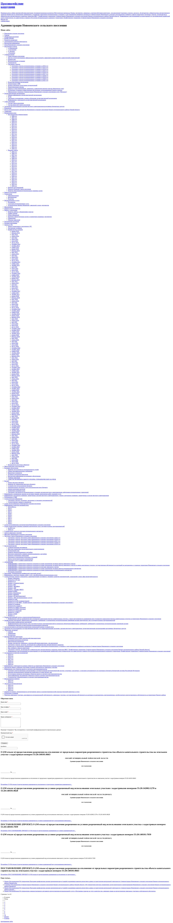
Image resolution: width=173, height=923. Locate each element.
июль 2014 (15, 241)
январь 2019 (15, 315)
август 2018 (15, 307)
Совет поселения (9, 101)
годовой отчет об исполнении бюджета (20, 486)
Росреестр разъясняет (10, 40)
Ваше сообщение (6, 717)
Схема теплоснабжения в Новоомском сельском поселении (22, 503)
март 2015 (15, 252)
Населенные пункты (10, 46)
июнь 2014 (15, 239)
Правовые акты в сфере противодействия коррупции (17, 13)
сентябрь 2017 (16, 291)
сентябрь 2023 (16, 406)
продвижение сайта (7, 921)
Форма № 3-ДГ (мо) (14, 580)
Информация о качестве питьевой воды (16, 505)
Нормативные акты (10, 113)
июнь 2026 (15, 460)
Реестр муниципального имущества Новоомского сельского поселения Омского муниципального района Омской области (42, 109)
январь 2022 (15, 374)
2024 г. (10, 523)
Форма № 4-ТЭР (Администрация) (18, 601)
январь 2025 (15, 432)
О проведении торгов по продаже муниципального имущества (23, 531)
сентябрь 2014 (16, 244)
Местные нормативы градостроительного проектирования (26, 549)
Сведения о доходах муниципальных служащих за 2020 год (30, 79)
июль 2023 (15, 403)
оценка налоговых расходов (16, 489)
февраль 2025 (16, 434)
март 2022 (15, 377)
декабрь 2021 (16, 372)
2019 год (14, 137)
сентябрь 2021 (16, 367)
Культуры (11, 199)
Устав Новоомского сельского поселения (16, 45)
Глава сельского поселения (16, 56)
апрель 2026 (15, 456)
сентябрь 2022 (16, 387)
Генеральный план (13, 550)
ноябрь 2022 (15, 390)
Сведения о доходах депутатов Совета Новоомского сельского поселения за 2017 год (34, 541)
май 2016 (14, 267)
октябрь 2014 (16, 246)
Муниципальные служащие (16, 61)
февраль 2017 (16, 280)
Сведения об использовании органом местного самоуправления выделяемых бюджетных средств (34, 106)
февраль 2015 (16, 250)
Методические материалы (62, 13)
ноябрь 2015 (15, 263)
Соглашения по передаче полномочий (16, 653)
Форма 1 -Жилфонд (14, 586)
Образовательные (13, 195)
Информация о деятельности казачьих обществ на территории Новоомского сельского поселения (34, 666)
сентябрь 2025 (16, 445)
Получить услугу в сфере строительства (20, 560)
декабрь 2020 (16, 353)
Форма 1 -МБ (12, 588)
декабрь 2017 (16, 294)
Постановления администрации (18, 114)
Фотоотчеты (11, 635)
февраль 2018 (16, 298)
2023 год (14, 143)
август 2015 (15, 260)
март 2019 (15, 319)
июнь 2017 (15, 286)
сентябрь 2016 (16, 273)
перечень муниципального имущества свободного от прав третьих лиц (30, 672)
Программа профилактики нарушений (20, 622)
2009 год (14, 121)
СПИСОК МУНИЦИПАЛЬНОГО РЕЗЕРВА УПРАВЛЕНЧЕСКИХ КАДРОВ (32, 479)
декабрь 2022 (16, 392)
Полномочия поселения (11, 221)
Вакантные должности (15, 473)
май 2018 (14, 302)
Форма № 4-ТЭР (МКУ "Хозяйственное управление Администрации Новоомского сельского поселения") (40, 602)
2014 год (14, 129)
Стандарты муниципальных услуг (18, 203)
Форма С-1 (11, 615)
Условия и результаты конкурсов (18, 474)
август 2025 (15, 443)
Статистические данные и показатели (19, 502)
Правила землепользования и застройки (20, 552)
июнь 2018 (15, 304)
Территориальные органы (16, 87)
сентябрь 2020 (16, 348)
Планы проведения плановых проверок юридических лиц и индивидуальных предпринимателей (34, 526)
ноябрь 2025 (15, 448)
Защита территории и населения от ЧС (20, 226)
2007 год (14, 118)
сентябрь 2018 (16, 309)
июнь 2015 (15, 257)
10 (5, 915)
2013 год (14, 127)
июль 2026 (15, 461)
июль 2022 (15, 383)
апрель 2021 (15, 359)
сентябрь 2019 (16, 328)
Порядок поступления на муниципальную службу (23, 469)
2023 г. (10, 521)
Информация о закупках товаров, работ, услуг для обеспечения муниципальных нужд (30, 575)
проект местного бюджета (16, 482)
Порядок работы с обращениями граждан (20, 212)
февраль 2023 (16, 395)
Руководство (12, 59)
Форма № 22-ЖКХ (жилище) (17, 607)
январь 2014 (15, 231)
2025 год (14, 147)
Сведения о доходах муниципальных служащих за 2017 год (30, 74)
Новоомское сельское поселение (14, 33)
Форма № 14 (12, 581)
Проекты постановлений (15, 187)
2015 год (14, 131)
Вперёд (6, 917)
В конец (6, 918)
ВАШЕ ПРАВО (9, 38)
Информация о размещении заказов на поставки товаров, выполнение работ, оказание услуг (32, 494)
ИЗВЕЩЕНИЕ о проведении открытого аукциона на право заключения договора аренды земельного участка (41, 563)
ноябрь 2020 (15, 351)
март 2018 (15, 299)
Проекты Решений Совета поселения (19, 189)
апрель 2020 (15, 340)
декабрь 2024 (16, 430)
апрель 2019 (15, 320)
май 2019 (14, 322)
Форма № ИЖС (12, 591)
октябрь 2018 (16, 310)
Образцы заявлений (14, 220)
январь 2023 (15, 393)
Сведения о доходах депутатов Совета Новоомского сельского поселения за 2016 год (34, 539)
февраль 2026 (16, 453)
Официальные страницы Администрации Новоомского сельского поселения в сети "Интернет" (37, 92)
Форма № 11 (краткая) (14, 610)
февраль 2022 (16, 375)
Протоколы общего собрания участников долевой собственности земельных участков (30, 667)
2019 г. (10, 515)
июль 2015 (15, 259)
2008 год (14, 119)
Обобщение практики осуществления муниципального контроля (28, 625)
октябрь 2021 (16, 369)
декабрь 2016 (16, 276)
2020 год (14, 139)
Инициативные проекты (11, 679)
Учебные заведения (14, 477)
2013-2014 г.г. (12, 507)
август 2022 (15, 385)
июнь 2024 (15, 421)
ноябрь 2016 (15, 275)
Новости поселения (10, 192)
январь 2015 (15, 249)
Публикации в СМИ (10, 497)
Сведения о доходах (14, 64)
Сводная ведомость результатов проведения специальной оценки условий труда (29, 627)
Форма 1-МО (12, 584)
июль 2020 (15, 345)
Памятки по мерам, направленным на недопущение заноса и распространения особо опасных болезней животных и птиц (41, 691)
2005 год (14, 152)
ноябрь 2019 (15, 332)
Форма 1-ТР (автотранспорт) (17, 596)
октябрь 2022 (16, 388)
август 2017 (15, 289)
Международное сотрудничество (14, 466)
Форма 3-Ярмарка (13, 594)
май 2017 (14, 285)
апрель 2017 (15, 283)
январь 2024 (15, 413)
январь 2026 (15, 452)
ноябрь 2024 (15, 429)
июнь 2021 (15, 362)
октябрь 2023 (16, 408)
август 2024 (15, 424)
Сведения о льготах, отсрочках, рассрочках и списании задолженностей (30, 500)
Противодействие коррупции (13, 636)
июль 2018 (15, 306)
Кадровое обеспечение (11, 468)
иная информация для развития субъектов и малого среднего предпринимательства (33, 675)
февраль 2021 (16, 356)
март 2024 (15, 416)
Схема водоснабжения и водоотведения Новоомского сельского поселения (27, 524)
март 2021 (15, 357)
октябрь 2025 (16, 447)
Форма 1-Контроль (13, 578)
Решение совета (13, 150)
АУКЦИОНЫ (8, 562)
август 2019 (15, 327)
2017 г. (10, 512)
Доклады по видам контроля (13, 683)
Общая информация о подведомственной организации (25, 95)
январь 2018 (15, 296)
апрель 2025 (15, 437)
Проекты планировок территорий (18, 555)
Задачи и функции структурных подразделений (22, 85)
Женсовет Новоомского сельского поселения (18, 534)
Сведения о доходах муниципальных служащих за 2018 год (30, 75)
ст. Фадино (11, 51)
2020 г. (10, 516)
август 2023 (15, 405)
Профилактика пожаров (15, 229)
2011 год (14, 124)
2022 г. (10, 520)
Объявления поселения (11, 36)
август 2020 (15, 346)
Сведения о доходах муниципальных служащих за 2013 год (30, 67)
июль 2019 (15, 325)
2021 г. (10, 518)
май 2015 (14, 255)
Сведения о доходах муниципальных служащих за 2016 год (30, 72)
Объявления (11, 218)
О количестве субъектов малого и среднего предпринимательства (28, 677)
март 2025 (15, 435)
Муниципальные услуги (11, 200)
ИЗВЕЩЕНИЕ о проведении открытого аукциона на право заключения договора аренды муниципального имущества (44, 568)
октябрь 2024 (16, 427)
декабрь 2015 (16, 265)
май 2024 (14, 419)
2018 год (14, 135)
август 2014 (15, 242)
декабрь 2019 (16, 333)
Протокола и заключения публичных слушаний (22, 557)
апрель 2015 (15, 254)
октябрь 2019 (16, 330)
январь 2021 (15, 354)
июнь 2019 (15, 323)
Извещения (7, 108)
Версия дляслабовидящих (5, 20)
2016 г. (10, 510)
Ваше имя (4, 702)
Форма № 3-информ (14, 604)
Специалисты (12, 62)
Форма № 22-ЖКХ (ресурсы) (17, 609)
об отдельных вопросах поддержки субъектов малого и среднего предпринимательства (35, 674)
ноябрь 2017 (15, 293)
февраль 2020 (16, 336)
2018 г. (10, 513)
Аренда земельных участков (13, 533)
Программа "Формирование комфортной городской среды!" (22, 573)
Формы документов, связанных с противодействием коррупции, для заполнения (95, 13)
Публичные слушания (11, 693)
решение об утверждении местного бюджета (21, 484)
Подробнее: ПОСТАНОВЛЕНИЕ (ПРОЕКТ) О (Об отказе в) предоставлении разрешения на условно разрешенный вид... (38, 830)
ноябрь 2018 (15, 312)
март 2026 (15, 455)
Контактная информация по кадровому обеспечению (24, 476)
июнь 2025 (15, 440)
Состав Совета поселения (16, 103)
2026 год (14, 148)
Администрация (9, 54)
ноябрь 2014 (15, 247)
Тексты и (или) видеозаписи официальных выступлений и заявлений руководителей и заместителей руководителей (44, 58)
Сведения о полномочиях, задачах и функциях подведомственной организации (32, 98)
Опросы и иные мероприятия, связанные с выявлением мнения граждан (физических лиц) (36, 88)
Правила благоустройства (12, 208)
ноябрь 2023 (15, 409)
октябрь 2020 (16, 349)
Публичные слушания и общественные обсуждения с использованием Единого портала (35, 90)
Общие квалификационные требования (20, 471)
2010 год (14, 122)
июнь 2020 (15, 343)
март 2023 (15, 396)
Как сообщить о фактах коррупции (133, 14)
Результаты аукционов (15, 572)
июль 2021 (15, 364)
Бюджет (6, 481)
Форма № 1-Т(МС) (13, 612)
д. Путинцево (12, 49)
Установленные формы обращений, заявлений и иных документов (28, 205)
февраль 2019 (16, 317)
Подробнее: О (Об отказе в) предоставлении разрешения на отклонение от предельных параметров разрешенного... (36, 784)
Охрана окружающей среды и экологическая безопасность (22, 617)
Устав (9, 96)
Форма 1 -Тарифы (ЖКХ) (16, 589)
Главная (6, 35)
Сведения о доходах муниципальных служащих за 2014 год (30, 69)
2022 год (14, 142)
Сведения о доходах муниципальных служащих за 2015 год (30, 71)
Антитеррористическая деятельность (15, 41)
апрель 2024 (15, 417)
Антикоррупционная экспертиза (44, 13)
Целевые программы (10, 223)
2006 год (14, 116)
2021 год (14, 140)
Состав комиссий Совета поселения (19, 105)
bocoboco (3, 746)
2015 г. (10, 508)
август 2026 (15, 463)
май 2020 (14, 341)
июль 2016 (15, 270)
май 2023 (14, 400)
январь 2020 (15, 335)
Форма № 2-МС (13, 599)
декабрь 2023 (16, 411)
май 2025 (14, 439)
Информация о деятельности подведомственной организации (27, 100)
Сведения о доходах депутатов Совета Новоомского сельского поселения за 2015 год (34, 537)
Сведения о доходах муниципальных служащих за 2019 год (30, 77)
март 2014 (15, 234)
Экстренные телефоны (15, 228)
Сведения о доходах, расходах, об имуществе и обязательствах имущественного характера (36, 644)
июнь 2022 (15, 382)
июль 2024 (15, 422)
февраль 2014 (16, 233)
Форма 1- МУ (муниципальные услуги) (20, 597)
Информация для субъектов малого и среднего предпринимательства (25, 669)
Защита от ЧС (8, 225)
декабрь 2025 (16, 450)
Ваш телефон (5, 707)
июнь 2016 (15, 268)
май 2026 (14, 458)
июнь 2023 (15, 401)
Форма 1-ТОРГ (12, 614)
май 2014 (14, 238)
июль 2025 (15, 442)
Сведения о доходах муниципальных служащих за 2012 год (30, 66)
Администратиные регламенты (17, 547)
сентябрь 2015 (16, 262)
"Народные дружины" (11, 630)
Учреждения (8, 194)
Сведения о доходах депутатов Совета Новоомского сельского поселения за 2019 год (34, 544)
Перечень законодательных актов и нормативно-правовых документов (30, 216)
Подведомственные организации (18, 82)
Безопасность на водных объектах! (18, 465)
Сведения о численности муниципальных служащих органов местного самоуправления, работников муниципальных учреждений (48, 492)
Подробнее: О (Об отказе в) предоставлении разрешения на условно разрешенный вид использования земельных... (36, 820)
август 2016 (15, 272)
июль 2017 (15, 288)
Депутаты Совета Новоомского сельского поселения (20, 536)
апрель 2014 (15, 236)
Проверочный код (7, 733)
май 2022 (14, 380)
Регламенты (11, 202)
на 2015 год (11, 528)
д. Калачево (11, 53)
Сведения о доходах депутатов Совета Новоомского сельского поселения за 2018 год (34, 542)
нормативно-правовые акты (16, 490)
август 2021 (15, 366)
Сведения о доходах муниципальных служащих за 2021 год (30, 80)
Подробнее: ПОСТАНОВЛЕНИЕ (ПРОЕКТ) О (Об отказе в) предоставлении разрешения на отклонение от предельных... (38, 874)
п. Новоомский (12, 48)
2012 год (14, 126)
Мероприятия (8, 207)
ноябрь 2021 (15, 370)
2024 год (14, 145)
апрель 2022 (15, 379)
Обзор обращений (13, 215)
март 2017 (15, 281)
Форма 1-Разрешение (14, 593)
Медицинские (12, 197)
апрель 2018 (15, 301)
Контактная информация (12, 43)
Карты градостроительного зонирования (20, 559)
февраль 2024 (16, 414)
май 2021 (14, 361)
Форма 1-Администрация (16, 583)
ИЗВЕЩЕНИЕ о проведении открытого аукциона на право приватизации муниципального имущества (40, 570)
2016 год (14, 132)
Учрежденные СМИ (14, 83)
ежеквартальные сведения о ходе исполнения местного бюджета (28, 487)
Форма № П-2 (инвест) (15, 606)
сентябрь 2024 (16, 426)
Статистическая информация (13, 499)
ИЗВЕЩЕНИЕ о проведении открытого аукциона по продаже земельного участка (33, 567)
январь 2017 (15, 278)
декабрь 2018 (16, 314)
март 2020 (15, 338)
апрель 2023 (15, 398)
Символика (7, 111)
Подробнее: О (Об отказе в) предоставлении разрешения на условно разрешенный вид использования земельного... (36, 864)
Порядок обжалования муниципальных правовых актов (25, 190)
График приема (12, 213)
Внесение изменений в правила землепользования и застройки (27, 554)
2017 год (14, 134)
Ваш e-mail (4, 712)
